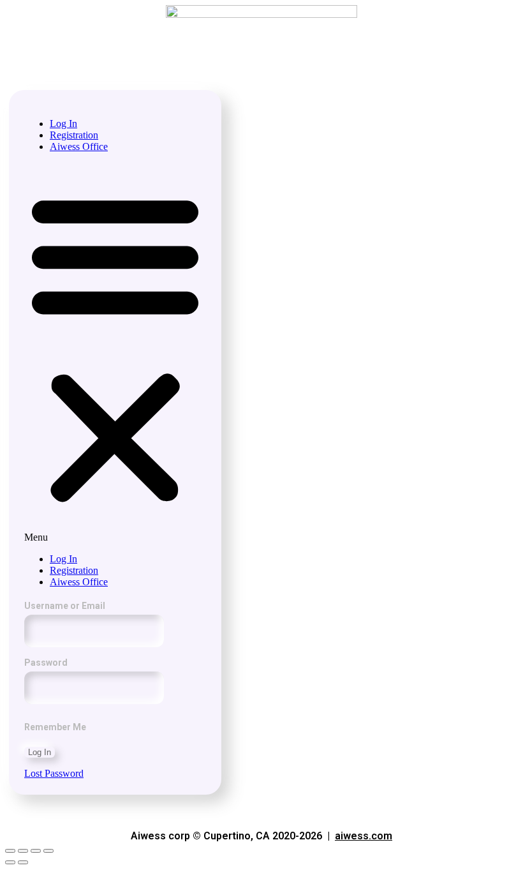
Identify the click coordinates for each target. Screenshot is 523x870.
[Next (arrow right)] (23, 862)
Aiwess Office (79, 146)
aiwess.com (363, 836)
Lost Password (54, 773)
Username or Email (64, 606)
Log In (63, 123)
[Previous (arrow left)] (10, 862)
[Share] (23, 851)
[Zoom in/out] (48, 851)
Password (46, 662)
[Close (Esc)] (10, 851)
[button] (115, 353)
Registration (74, 135)
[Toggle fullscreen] (36, 851)
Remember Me (55, 727)
